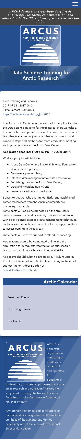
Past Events (14, 321)
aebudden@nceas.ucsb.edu (20, 270)
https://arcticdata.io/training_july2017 (26, 114)
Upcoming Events (19, 309)
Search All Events (18, 297)
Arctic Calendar (60, 282)
